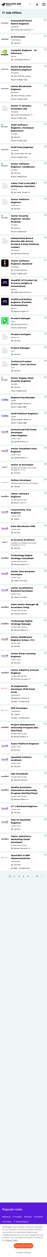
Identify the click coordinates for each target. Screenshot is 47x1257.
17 (37, 876)
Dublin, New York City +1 (22, 292)
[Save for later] (45, 20)
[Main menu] (43, 4)
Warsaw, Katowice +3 (22, 848)
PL (30, 4)
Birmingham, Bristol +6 (22, 404)
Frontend (38, 1217)
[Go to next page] (42, 876)
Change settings (23, 1252)
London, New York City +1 (23, 30)
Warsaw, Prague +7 (21, 311)
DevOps (28, 1217)
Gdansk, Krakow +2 (21, 458)
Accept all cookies (23, 1246)
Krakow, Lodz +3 (20, 503)
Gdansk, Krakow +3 (21, 442)
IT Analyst (17, 1217)
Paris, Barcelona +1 (21, 324)
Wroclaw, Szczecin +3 (22, 679)
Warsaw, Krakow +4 (21, 737)
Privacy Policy (12, 1240)
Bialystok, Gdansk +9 (21, 698)
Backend (6, 1217)
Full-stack (6, 1222)
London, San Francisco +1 (23, 115)
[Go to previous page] (5, 876)
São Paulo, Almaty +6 (21, 192)
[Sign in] (37, 4)
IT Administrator (21, 1222)
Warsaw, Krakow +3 (21, 564)
